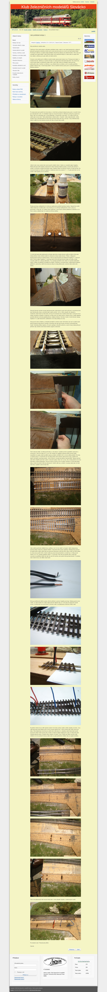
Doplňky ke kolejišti (37, 29)
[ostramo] (89, 62)
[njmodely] (89, 47)
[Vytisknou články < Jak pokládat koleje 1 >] (79, 38)
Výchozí (87, 2)
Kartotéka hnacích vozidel (19, 68)
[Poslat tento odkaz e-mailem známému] (80, 38)
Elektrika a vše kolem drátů (19, 55)
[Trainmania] (89, 42)
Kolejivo (45, 29)
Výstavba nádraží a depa (19, 45)
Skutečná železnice (17, 60)
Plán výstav (15, 63)
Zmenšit (92, 2)
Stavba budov (16, 47)
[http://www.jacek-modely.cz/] (89, 69)
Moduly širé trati (16, 42)
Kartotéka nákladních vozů (19, 65)
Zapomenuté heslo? (19, 977)
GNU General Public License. (35, 990)
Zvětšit (82, 2)
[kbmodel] (89, 78)
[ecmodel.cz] (89, 52)
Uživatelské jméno (18, 963)
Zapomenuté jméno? (19, 979)
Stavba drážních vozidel (18, 50)
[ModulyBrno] (89, 58)
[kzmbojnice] (89, 74)
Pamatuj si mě (20, 972)
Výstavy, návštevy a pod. (19, 52)
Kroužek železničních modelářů (18, 73)
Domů (14, 40)
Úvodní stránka (27, 29)
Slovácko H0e (16, 70)
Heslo (15, 967)
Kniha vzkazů (16, 77)
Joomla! (11, 990)
